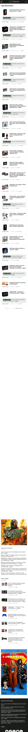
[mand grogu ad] (14, 520)
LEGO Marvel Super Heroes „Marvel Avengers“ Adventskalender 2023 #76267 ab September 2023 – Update (18, 57)
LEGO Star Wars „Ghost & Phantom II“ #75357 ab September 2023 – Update (17, 197)
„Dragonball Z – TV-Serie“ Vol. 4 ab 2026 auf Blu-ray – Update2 (16, 607)
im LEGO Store (10, 301)
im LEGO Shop (15, 36)
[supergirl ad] (14, 649)
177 (16, 595)
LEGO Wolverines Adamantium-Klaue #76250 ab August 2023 (17, 225)
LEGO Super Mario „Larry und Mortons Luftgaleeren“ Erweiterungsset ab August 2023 (17, 238)
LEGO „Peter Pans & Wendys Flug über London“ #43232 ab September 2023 (18, 123)
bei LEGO (10, 114)
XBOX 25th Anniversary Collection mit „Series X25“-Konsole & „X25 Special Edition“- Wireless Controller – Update (16, 600)
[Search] (26, 2)
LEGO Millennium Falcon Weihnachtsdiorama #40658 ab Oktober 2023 (17, 45)
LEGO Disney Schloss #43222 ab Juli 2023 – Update (17, 249)
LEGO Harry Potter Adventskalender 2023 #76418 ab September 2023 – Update (18, 74)
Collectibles (22, 21)
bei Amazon (9, 19)
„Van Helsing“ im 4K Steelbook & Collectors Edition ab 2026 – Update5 (16, 623)
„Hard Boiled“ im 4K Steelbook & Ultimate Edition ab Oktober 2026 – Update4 (16, 631)
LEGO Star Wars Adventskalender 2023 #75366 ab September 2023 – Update (17, 90)
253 (16, 587)
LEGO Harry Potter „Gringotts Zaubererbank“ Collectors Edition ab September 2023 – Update (18, 106)
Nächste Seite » (19, 308)
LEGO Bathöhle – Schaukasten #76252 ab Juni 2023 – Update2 (17, 292)
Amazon (14, 141)
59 (16, 603)
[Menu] (1, 2)
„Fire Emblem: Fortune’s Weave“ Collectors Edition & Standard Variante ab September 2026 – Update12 (17, 592)
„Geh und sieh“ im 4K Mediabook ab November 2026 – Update (11, 566)
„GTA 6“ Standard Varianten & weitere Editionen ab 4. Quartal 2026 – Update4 (16, 584)
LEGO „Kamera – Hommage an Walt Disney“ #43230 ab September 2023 (18, 215)
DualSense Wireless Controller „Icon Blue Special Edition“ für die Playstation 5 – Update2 (13, 563)
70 (16, 625)
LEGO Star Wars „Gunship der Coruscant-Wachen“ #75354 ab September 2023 (17, 152)
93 (16, 618)
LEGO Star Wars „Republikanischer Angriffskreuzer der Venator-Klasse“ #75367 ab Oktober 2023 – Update (18, 28)
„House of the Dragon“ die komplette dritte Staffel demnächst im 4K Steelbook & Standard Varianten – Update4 (16, 639)
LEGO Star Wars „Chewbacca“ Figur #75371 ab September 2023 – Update (18, 135)
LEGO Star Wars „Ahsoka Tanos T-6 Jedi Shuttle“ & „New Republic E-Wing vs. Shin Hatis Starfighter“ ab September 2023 (17, 174)
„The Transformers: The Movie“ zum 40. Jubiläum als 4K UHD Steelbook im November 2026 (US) (14, 573)
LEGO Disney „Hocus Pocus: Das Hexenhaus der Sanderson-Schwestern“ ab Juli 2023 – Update (17, 267)
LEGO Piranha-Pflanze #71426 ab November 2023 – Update (17, 10)
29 (16, 609)
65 (16, 633)
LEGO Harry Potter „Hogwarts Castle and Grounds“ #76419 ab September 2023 (17, 164)
